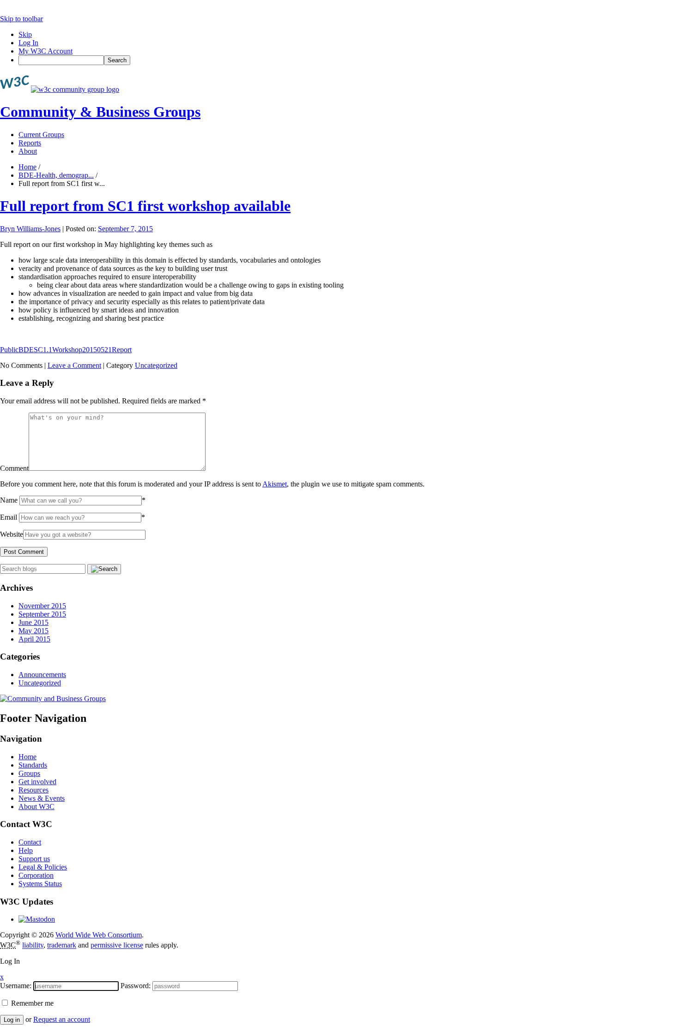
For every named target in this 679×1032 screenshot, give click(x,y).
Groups (29, 773)
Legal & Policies (42, 867)
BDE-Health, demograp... (56, 175)
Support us (34, 859)
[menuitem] (348, 60)
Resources (33, 790)
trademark (61, 945)
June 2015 (33, 622)
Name (9, 500)
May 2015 (33, 631)
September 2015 (42, 614)
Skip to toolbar (21, 19)
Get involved (37, 782)
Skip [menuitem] (25, 34)
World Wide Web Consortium (98, 935)
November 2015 (42, 606)
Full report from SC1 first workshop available (145, 206)
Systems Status (40, 884)
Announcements (42, 674)
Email (8, 517)
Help (25, 850)
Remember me (31, 1003)
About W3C (36, 806)
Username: (15, 986)
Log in (12, 1019)
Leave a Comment (74, 365)
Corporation (36, 875)
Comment (14, 468)
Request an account (61, 1019)
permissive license (117, 945)
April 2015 (34, 639)
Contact (29, 842)
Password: (136, 986)
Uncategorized (156, 365)
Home (27, 167)
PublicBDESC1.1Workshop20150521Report (66, 350)
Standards (32, 765)
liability (32, 945)
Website (11, 534)
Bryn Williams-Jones (30, 229)
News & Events (41, 798)
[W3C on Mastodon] (36, 919)
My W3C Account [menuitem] (45, 51)
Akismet (274, 484)
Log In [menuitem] (28, 43)
